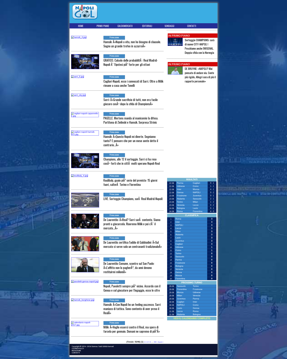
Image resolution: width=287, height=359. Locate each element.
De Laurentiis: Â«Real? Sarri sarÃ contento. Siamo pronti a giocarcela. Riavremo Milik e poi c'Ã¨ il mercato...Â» (131, 223)
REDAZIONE (76, 351)
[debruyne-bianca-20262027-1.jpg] (175, 73)
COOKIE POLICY (78, 348)
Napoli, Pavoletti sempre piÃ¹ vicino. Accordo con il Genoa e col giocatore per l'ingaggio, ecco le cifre (131, 288)
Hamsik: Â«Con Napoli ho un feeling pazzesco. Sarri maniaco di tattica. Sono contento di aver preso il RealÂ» (132, 308)
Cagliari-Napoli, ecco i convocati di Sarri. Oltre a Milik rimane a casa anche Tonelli (133, 83)
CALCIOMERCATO (125, 26)
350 (155, 342)
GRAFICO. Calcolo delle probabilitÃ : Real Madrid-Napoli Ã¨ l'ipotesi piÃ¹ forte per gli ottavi (130, 62)
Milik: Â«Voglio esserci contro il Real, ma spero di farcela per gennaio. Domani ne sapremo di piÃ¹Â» (131, 329)
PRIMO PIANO (103, 26)
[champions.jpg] (175, 45)
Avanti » (160, 342)
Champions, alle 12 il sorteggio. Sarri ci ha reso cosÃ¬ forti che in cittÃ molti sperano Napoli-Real (131, 161)
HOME (80, 26)
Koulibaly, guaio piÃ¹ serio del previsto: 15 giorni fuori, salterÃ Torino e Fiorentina (130, 182)
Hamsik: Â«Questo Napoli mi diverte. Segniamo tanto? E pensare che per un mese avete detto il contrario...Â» (130, 140)
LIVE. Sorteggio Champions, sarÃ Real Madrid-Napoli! (133, 198)
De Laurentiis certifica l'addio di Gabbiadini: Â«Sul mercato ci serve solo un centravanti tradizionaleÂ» (132, 244)
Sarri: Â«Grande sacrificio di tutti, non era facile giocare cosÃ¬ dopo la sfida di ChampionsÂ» (130, 101)
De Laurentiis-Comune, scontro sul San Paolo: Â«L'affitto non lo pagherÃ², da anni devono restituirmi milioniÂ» (128, 267)
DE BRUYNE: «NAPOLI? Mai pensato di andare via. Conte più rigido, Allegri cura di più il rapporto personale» (200, 74)
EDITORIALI (147, 26)
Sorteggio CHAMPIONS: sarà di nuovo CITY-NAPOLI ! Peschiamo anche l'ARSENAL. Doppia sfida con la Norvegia (199, 46)
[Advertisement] (162, 13)
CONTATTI (191, 26)
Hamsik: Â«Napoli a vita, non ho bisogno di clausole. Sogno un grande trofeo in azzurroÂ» (132, 44)
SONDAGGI (169, 26)
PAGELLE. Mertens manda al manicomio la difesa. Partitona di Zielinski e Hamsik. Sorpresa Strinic (130, 120)
